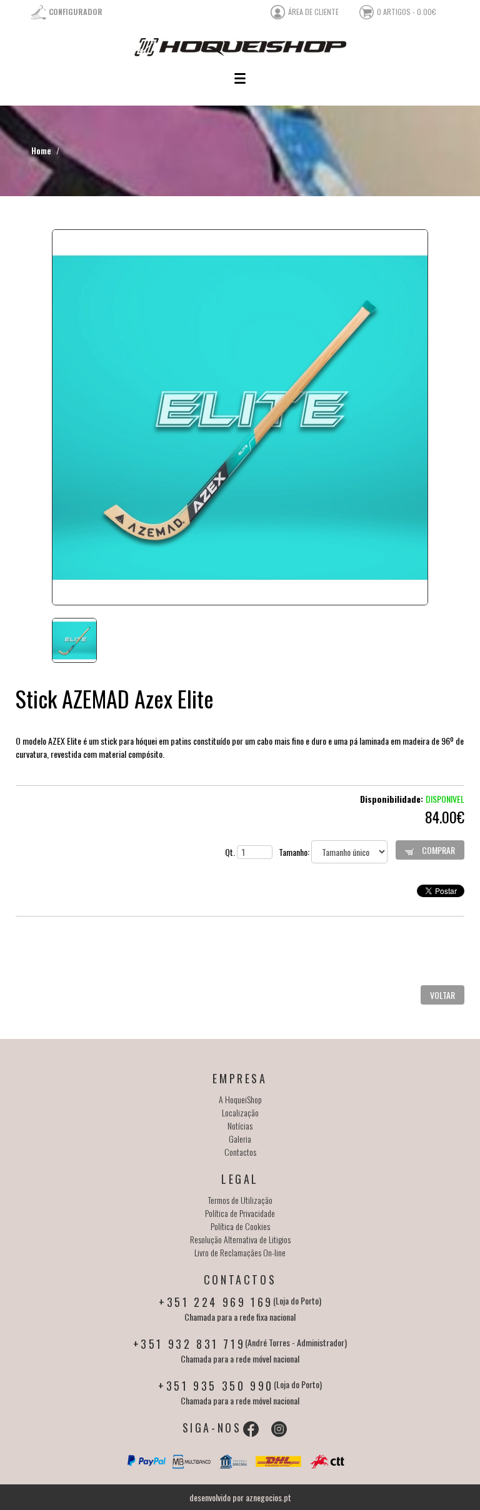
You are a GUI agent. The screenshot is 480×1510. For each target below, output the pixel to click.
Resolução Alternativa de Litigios (240, 1239)
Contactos (240, 1151)
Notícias (240, 1125)
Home (41, 150)
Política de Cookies (240, 1226)
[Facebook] (251, 1429)
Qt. (231, 851)
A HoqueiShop (240, 1099)
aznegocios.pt (268, 1497)
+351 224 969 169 (216, 1302)
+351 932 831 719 (189, 1344)
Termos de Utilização (240, 1199)
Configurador (75, 11)
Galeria (240, 1138)
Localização (240, 1112)
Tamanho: (295, 851)
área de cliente (313, 11)
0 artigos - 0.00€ (406, 11)
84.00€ (444, 816)
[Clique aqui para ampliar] (240, 417)
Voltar (442, 994)
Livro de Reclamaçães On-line (240, 1252)
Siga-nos (212, 1427)
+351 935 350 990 (216, 1386)
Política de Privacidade (240, 1212)
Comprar (437, 850)
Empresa (239, 1078)
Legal (240, 1179)
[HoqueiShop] (240, 47)
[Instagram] (279, 1429)
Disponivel (445, 798)
